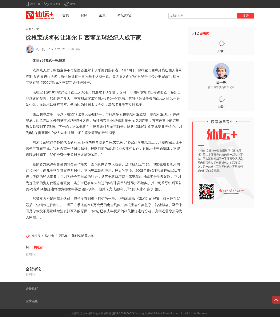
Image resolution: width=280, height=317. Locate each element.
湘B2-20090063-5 (123, 313)
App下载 (35, 4)
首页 (65, 15)
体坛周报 (124, 15)
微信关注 (55, 4)
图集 (102, 15)
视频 (84, 15)
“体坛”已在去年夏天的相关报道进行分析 (121, 210)
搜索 (246, 15)
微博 (72, 4)
